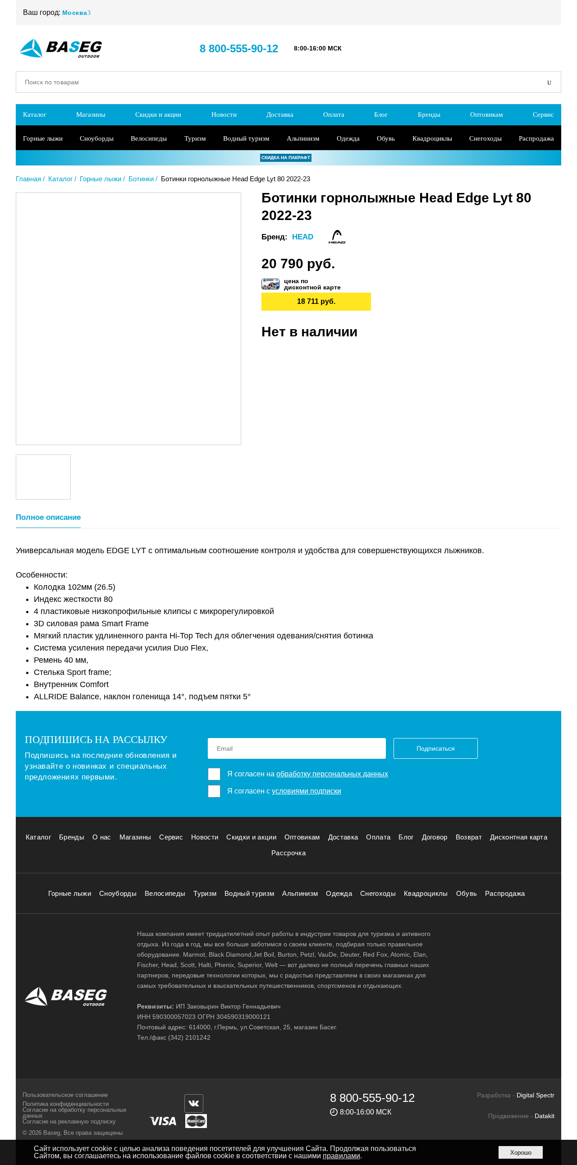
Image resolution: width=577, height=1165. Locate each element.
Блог (381, 114)
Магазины (90, 114)
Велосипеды (149, 138)
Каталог (34, 114)
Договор (435, 837)
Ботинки (141, 179)
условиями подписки (306, 791)
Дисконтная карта (518, 837)
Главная (28, 179)
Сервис (543, 114)
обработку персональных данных (332, 774)
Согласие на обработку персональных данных (75, 1113)
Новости (224, 114)
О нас (101, 837)
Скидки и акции (158, 114)
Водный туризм (246, 138)
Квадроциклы (432, 138)
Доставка (279, 114)
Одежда (348, 138)
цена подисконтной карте (312, 284)
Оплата (333, 114)
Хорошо (520, 1152)
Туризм (195, 138)
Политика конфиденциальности (66, 1104)
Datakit (544, 1115)
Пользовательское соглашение (65, 1095)
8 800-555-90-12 (239, 48)
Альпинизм (303, 138)
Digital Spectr (535, 1095)
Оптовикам (486, 114)
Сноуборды (97, 138)
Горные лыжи (43, 138)
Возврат (469, 837)
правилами (341, 1156)
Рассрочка (288, 852)
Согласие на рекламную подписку (69, 1121)
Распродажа (536, 138)
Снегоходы (485, 138)
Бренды (429, 114)
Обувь (386, 138)
